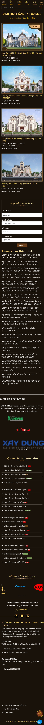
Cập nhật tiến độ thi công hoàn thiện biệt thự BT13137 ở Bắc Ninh (18, 329)
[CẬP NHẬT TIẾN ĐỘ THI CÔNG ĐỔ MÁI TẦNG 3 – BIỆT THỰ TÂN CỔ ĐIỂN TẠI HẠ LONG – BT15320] (21, 269)
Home (11, 18)
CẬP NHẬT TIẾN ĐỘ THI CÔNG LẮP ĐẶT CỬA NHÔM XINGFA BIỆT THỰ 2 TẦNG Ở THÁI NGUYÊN (21, 362)
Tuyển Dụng (8, 712)
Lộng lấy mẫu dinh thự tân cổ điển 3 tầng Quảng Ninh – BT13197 (22, 97)
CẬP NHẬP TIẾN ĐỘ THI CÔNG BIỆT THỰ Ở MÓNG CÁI (19, 376)
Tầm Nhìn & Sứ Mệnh (12, 709)
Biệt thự (11, 4)
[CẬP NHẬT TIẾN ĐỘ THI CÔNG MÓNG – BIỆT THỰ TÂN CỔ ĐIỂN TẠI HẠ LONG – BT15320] (20, 283)
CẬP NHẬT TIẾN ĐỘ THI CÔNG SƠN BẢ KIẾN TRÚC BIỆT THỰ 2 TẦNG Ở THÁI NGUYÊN (20, 356)
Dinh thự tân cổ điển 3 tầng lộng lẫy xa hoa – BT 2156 (20, 185)
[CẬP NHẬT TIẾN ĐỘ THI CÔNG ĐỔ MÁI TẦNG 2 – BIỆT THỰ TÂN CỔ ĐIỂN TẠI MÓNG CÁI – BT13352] (21, 296)
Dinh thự (19, 4)
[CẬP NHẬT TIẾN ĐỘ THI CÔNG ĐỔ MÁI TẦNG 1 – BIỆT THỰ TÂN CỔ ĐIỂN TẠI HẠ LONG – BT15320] (21, 276)
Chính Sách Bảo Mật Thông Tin (15, 705)
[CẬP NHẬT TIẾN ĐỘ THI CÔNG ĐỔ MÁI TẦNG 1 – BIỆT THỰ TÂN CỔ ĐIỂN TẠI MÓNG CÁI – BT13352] (21, 303)
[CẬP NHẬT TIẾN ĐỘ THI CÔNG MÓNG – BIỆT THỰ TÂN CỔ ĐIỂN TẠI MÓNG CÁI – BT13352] (20, 309)
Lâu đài (27, 4)
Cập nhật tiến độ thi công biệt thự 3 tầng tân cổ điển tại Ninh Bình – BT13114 (21, 342)
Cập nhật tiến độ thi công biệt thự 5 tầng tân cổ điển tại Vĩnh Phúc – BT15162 (21, 336)
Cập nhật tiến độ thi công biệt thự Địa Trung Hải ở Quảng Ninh (20, 349)
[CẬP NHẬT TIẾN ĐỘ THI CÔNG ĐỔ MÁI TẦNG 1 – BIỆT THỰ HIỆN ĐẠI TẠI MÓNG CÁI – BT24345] (21, 263)
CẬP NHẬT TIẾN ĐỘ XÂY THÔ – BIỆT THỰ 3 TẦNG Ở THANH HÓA (22, 369)
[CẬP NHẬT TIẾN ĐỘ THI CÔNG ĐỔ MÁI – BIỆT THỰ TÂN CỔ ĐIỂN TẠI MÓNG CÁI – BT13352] (20, 289)
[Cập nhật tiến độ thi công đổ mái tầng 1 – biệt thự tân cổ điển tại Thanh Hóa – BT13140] (22, 322)
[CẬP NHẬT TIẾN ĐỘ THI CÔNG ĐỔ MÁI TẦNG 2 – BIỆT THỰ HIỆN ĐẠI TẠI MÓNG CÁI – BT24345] (21, 256)
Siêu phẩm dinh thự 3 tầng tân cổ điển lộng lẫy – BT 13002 (21, 140)
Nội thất (35, 4)
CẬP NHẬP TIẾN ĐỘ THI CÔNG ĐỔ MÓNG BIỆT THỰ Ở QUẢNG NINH (21, 382)
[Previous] (3, 587)
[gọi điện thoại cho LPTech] (39, 713)
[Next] (41, 587)
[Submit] (39, 7)
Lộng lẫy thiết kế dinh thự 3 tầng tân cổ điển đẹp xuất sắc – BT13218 (22, 54)
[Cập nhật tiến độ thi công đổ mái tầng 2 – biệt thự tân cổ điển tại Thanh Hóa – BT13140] (22, 316)
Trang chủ (4, 4)
